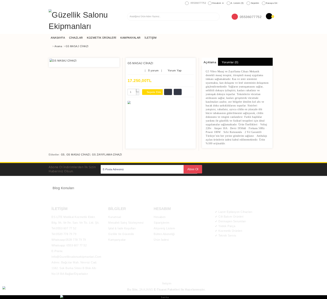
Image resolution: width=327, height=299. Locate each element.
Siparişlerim (161, 222)
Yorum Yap (174, 70)
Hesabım (160, 217)
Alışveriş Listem (164, 228)
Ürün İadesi (161, 239)
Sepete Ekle (153, 92)
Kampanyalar (117, 239)
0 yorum (153, 70)
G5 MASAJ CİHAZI (77, 46)
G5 (63, 154)
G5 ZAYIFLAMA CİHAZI (107, 154)
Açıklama (210, 62)
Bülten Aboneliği (164, 234)
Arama (58, 46)
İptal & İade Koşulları (122, 228)
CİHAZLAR (76, 37)
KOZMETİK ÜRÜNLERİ (101, 37)
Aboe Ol (192, 169)
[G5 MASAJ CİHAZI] (84, 60)
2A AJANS (146, 289)
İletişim (150, 37)
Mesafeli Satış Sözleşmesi (126, 222)
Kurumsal (114, 217)
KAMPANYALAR (130, 37)
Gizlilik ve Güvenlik (121, 234)
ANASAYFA (58, 37)
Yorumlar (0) (230, 62)
